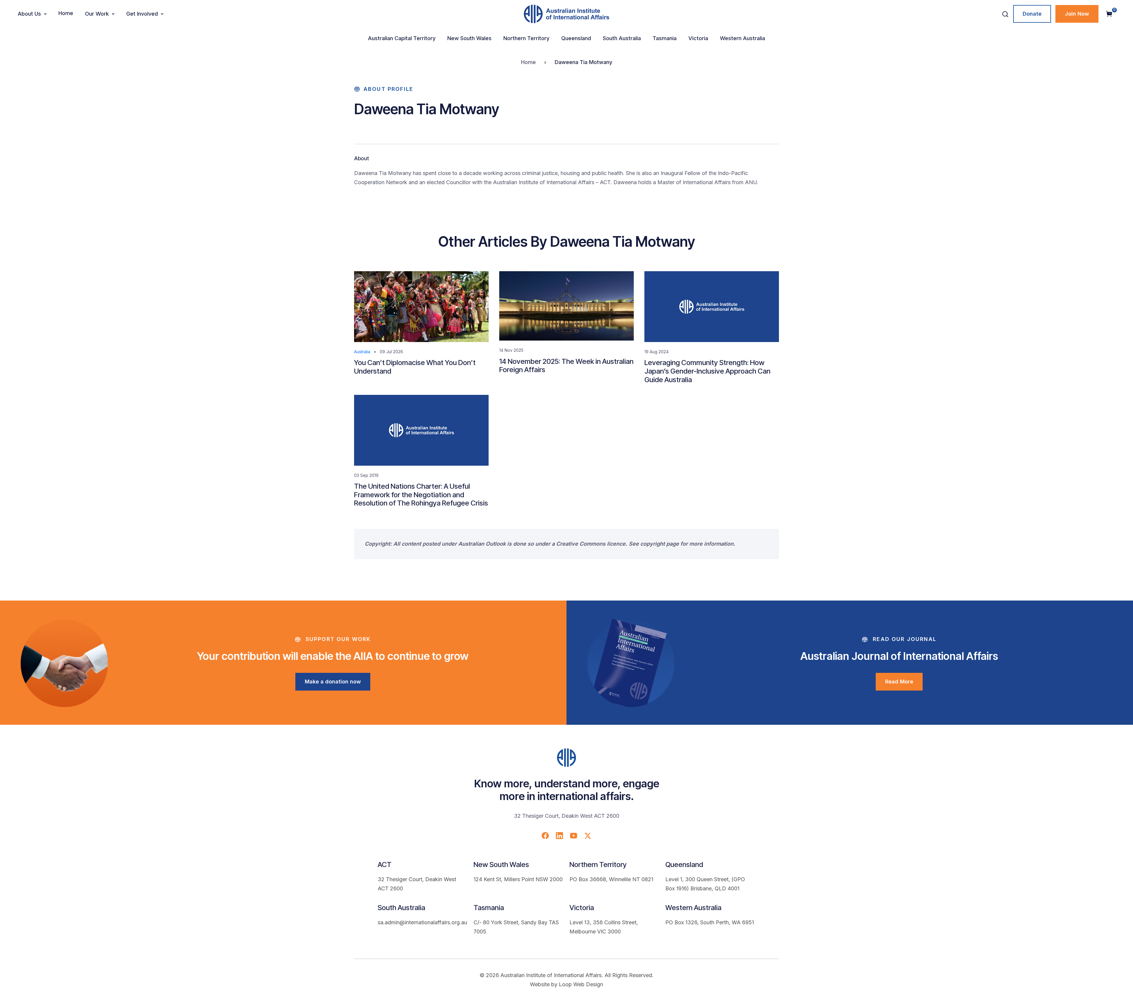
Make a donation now (333, 681)
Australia (362, 351)
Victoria (698, 38)
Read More (899, 681)
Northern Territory (526, 38)
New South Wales (469, 38)
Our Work (97, 14)
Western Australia (742, 38)
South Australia (622, 38)
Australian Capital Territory (401, 38)
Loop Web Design (581, 984)
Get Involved (142, 14)
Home (65, 13)
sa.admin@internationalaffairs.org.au (422, 922)
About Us (29, 14)
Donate (1032, 14)
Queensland (576, 38)
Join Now (1077, 14)
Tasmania (665, 38)
